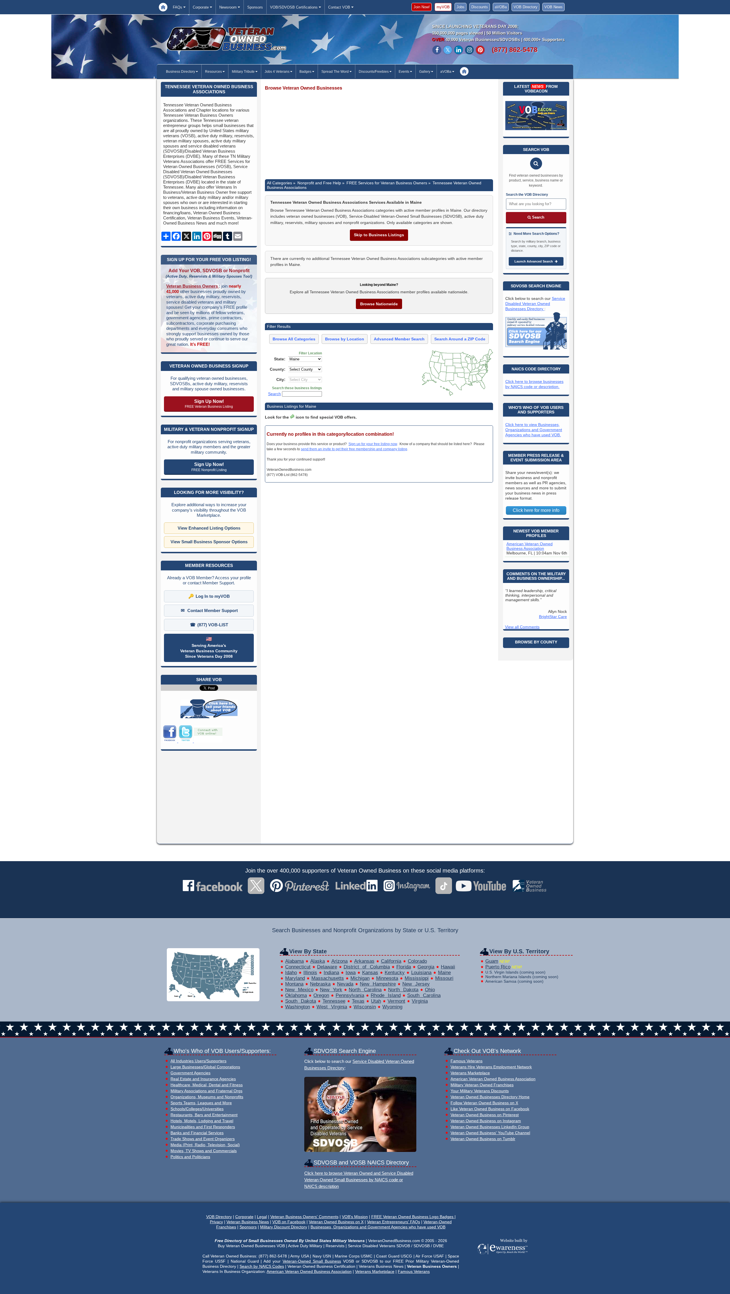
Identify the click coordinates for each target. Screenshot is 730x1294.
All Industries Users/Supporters (198, 1061)
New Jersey (416, 984)
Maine (444, 972)
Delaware (327, 967)
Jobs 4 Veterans (277, 72)
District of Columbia (367, 967)
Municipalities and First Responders (203, 1127)
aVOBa (501, 7)
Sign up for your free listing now (372, 444)
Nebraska (320, 984)
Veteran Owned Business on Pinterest (485, 1115)
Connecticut (298, 967)
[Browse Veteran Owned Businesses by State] (213, 999)
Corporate (201, 7)
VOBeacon (536, 91)
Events (404, 72)
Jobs (461, 7)
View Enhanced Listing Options (209, 528)
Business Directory (181, 72)
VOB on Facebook (288, 1222)
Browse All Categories (294, 339)
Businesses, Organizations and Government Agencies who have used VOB (378, 1227)
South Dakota (300, 1001)
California (391, 961)
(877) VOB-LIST (212, 624)
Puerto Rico (497, 967)
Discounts (479, 7)
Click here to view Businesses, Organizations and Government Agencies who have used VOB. (533, 429)
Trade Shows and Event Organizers (203, 1139)
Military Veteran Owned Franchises (482, 1085)
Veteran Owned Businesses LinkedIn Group (490, 1127)
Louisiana (421, 972)
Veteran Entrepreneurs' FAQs (393, 1222)
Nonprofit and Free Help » (320, 183)
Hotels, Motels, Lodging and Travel (202, 1121)
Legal (262, 1216)
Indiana (331, 972)
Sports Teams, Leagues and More (201, 1103)
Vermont (396, 1001)
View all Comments (522, 627)
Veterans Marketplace (470, 1073)
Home (163, 7)
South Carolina (424, 995)
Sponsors (255, 7)
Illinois (310, 972)
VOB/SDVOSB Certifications (294, 7)
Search (274, 393)
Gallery (425, 72)
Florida (403, 967)
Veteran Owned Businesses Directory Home (490, 1097)
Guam (491, 961)
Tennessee (334, 1001)
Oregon (321, 995)
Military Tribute (244, 72)
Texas (358, 1001)
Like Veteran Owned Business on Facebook (490, 1109)
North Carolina (365, 989)
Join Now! (421, 7)
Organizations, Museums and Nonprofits (207, 1097)
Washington (297, 1007)
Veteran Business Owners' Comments (304, 1216)
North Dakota (403, 989)
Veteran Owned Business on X (336, 1222)
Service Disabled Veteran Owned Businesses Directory (535, 303)
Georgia (425, 967)
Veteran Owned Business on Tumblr (483, 1139)
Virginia (420, 1001)
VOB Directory (526, 7)
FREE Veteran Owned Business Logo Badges (413, 1216)
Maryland (295, 978)
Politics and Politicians (190, 1157)
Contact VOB (339, 7)
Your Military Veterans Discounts (480, 1091)
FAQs (178, 7)
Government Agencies (190, 1073)
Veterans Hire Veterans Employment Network (491, 1067)
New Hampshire (378, 984)
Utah (376, 1001)
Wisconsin (365, 1007)
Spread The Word (335, 72)
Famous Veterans (466, 1061)
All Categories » (281, 183)
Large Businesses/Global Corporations (205, 1067)
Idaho (291, 972)
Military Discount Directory (283, 1227)
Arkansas (364, 961)
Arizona (339, 961)
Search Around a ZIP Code (459, 339)
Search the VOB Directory (527, 195)
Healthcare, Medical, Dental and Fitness (207, 1085)
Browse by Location (344, 339)
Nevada (345, 984)
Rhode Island (386, 995)
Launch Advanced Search (534, 261)
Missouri (444, 978)
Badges (305, 72)
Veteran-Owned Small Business (312, 1261)
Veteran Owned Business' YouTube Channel (490, 1133)
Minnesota (387, 978)
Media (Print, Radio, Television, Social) (205, 1145)
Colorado (417, 961)
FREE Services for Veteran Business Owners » (388, 183)
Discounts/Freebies (374, 72)
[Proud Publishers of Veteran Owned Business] (502, 1253)
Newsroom (228, 7)
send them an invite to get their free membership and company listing (354, 449)
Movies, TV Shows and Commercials (204, 1151)
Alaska (317, 961)
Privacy (216, 1222)
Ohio (430, 989)
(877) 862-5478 (515, 49)
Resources (214, 72)
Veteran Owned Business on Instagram (486, 1121)
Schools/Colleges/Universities (197, 1109)
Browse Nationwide (379, 304)
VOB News (553, 7)
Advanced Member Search (399, 339)
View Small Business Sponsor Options (209, 541)
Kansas (370, 972)
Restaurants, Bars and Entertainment (204, 1115)
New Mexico (299, 989)
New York (331, 989)
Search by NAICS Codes (262, 1266)
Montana (294, 984)
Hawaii (448, 967)
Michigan (360, 978)
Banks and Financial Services (197, 1133)
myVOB (443, 7)
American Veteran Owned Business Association (529, 546)
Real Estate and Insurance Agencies (203, 1079)
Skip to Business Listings (379, 235)
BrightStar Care (553, 616)
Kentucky (395, 972)
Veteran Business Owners (192, 286)
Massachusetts (327, 978)
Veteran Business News (247, 1222)
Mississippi (417, 978)
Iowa (351, 972)
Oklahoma (296, 995)
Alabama (294, 961)
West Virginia (332, 1007)
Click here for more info (536, 510)
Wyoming (392, 1007)
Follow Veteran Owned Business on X (484, 1103)
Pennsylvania (350, 995)
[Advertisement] (379, 135)
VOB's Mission (355, 1216)
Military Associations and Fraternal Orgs (206, 1091)
